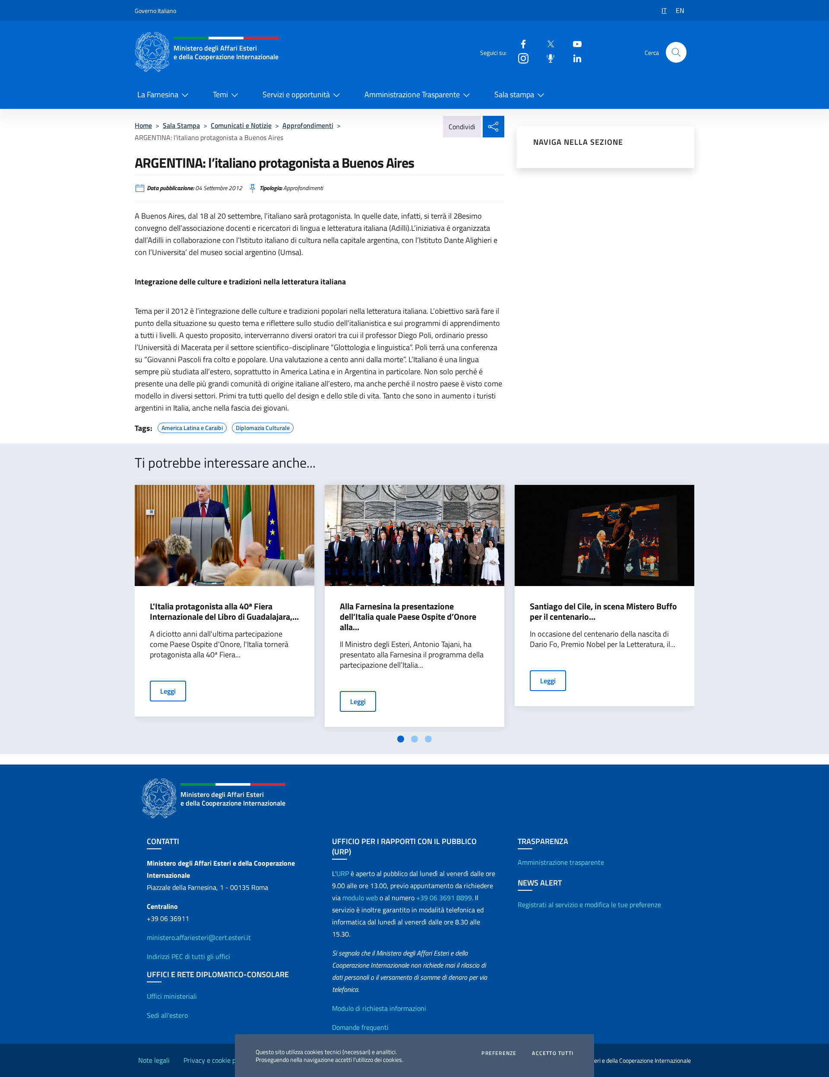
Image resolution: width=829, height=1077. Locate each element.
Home (143, 125)
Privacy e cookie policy (216, 1060)
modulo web (360, 897)
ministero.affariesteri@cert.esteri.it (199, 937)
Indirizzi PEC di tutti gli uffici (188, 956)
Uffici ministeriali (172, 996)
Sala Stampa (181, 125)
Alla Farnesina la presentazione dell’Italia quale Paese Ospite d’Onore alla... (408, 616)
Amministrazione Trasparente (412, 94)
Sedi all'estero (167, 1015)
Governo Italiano (155, 10)
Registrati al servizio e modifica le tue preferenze (589, 904)
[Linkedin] (573, 58)
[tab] (400, 739)
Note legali (154, 1060)
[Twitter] (547, 43)
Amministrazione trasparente (561, 862)
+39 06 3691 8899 (444, 897)
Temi (220, 94)
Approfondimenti (307, 125)
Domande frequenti (360, 1027)
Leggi (168, 691)
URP (342, 873)
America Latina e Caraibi (192, 426)
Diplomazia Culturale (263, 426)
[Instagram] (519, 58)
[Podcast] (547, 58)
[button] (676, 52)
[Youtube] (573, 43)
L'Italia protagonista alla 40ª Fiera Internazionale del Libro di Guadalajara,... (224, 611)
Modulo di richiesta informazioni (379, 1008)
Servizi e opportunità (296, 94)
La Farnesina (157, 94)
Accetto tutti (552, 1053)
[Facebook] (519, 43)
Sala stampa (514, 94)
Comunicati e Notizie (241, 125)
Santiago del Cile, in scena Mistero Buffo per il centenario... (603, 611)
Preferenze (498, 1053)
